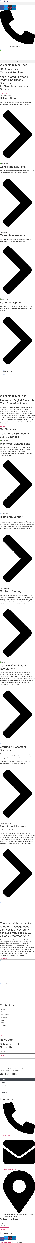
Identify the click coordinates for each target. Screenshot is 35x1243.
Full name (3, 1009)
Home (3, 1079)
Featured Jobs (5, 1089)
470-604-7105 (17, 46)
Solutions (4, 1085)
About (3, 1082)
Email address (4, 1014)
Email (1, 1223)
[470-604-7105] (17, 44)
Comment (3, 1025)
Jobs (3, 1095)
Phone (2, 1020)
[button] (17, 3)
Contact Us (4, 1092)
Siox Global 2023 (6, 1242)
